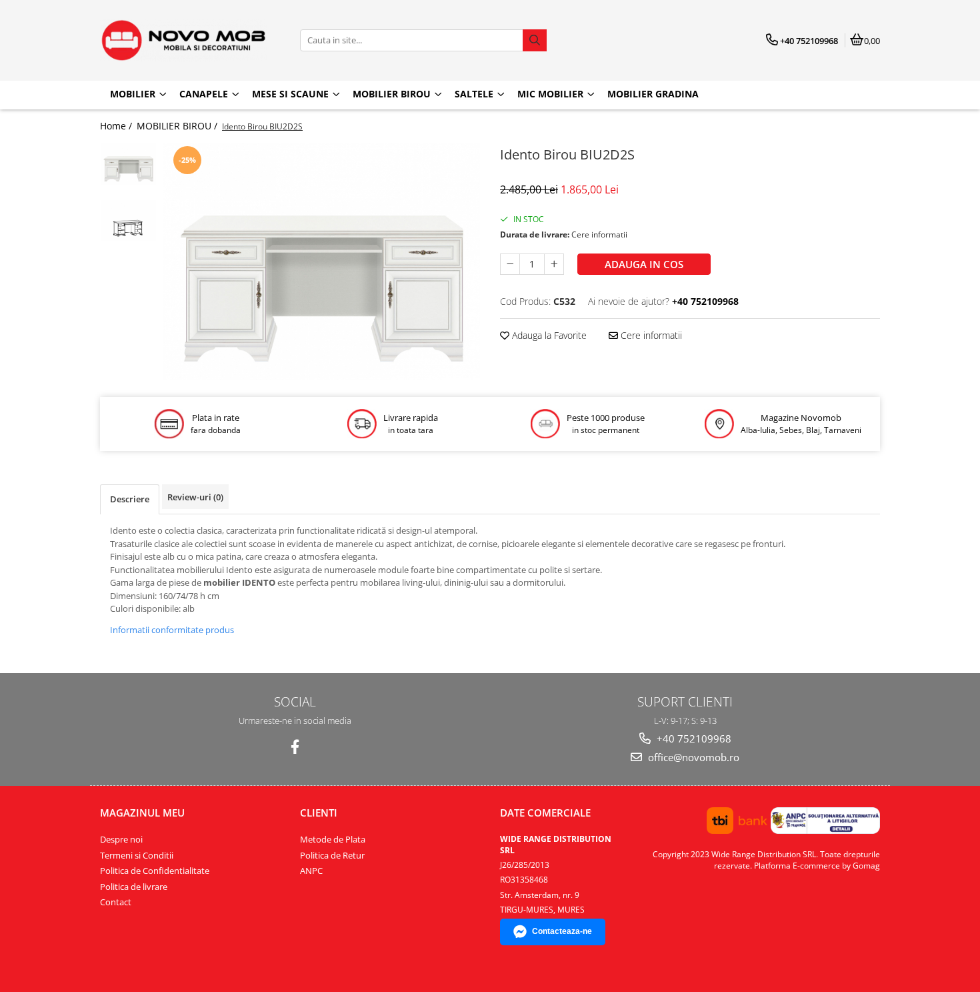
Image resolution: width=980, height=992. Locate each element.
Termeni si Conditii (136, 855)
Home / (117, 125)
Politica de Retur (332, 855)
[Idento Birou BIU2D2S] (321, 261)
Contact (115, 902)
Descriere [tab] (129, 499)
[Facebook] (295, 747)
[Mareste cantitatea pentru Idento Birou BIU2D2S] (554, 264)
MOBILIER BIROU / (178, 125)
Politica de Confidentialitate (154, 871)
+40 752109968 (692, 738)
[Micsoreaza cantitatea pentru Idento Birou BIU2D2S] (510, 264)
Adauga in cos (644, 264)
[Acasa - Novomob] (183, 40)
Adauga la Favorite (548, 335)
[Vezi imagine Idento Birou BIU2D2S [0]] (128, 164)
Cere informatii (650, 335)
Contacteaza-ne (562, 931)
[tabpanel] (321, 261)
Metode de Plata (332, 839)
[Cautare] (535, 40)
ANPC (311, 871)
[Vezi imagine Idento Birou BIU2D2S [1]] (128, 220)
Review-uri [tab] (195, 497)
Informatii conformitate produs (172, 630)
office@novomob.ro (692, 757)
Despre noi (121, 839)
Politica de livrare (133, 887)
